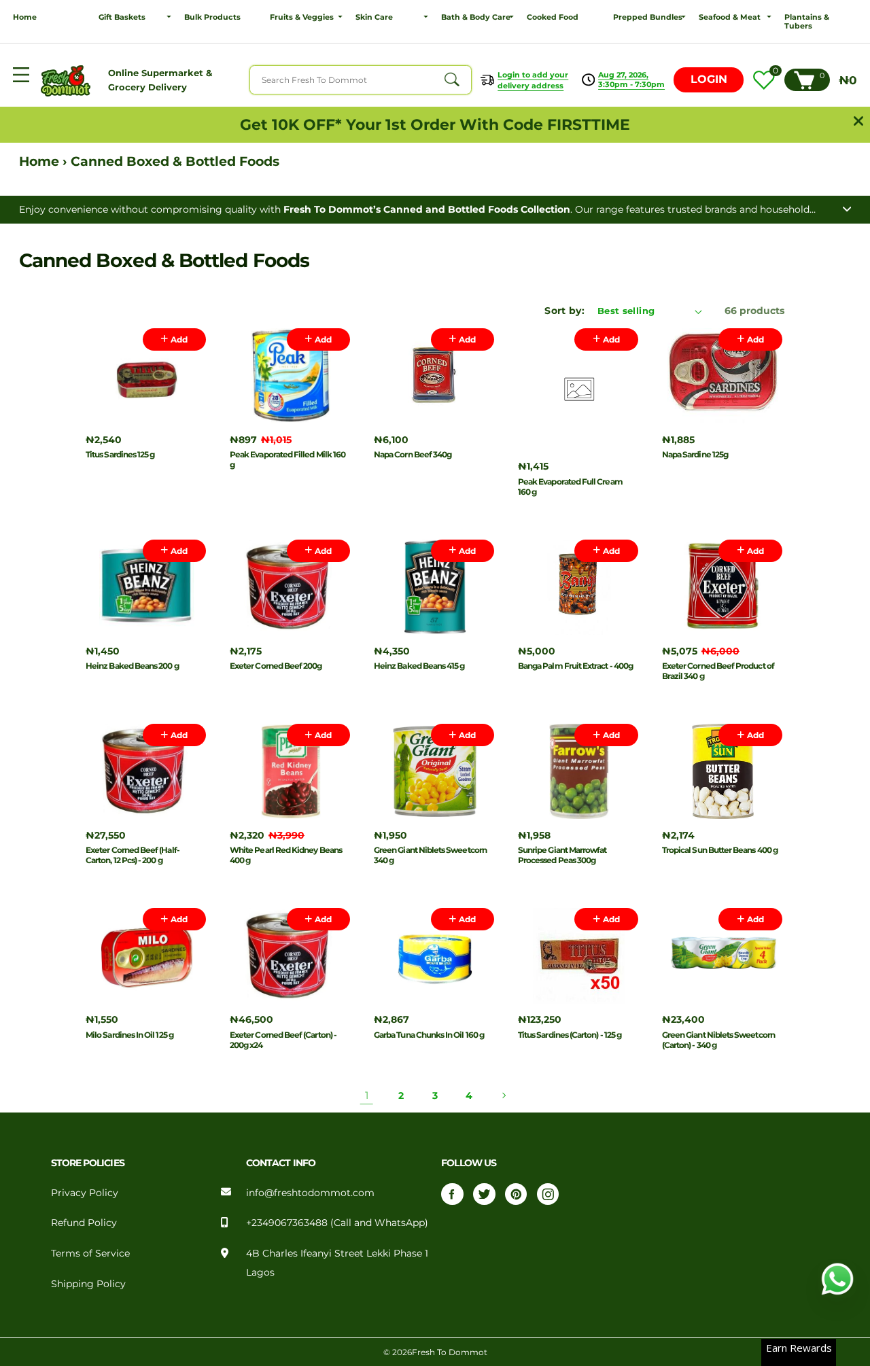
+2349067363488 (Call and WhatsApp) (337, 1222)
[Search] (451, 79)
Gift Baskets (122, 17)
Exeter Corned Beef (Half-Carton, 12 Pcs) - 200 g (132, 855)
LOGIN (709, 79)
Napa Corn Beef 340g (412, 454)
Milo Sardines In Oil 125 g (129, 1035)
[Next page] (503, 1095)
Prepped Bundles (647, 17)
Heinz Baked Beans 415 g (419, 666)
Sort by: (564, 310)
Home (25, 17)
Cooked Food (552, 17)
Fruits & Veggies (302, 17)
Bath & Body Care (475, 17)
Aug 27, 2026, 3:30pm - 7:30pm (631, 79)
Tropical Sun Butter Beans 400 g (720, 850)
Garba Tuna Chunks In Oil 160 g (429, 1035)
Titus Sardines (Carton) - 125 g (569, 1035)
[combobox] (360, 79)
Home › (45, 161)
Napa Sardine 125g (695, 454)
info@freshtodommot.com (310, 1193)
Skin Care (374, 17)
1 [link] (366, 1095)
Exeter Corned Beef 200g (276, 666)
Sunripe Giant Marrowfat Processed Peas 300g (562, 855)
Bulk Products (212, 17)
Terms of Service (90, 1253)
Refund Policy (84, 1222)
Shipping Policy (88, 1284)
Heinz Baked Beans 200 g (132, 666)
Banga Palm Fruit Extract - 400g (575, 666)
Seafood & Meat (730, 17)
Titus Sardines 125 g (120, 454)
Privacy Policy (84, 1193)
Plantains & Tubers (806, 22)
